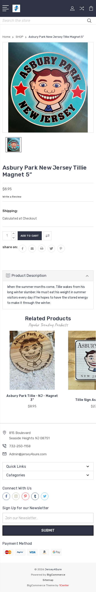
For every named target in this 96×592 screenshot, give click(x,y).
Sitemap (48, 580)
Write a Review (11, 196)
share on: (10, 247)
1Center (64, 585)
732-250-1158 (20, 446)
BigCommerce (56, 574)
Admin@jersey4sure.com (28, 454)
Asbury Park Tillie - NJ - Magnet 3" (32, 398)
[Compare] (81, 10)
